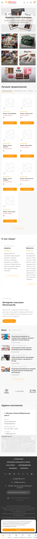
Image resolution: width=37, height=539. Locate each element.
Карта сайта (19, 500)
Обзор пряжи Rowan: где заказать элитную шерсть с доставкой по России (22, 359)
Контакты (24, 468)
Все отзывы (35, 238)
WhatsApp (32, 474)
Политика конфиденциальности (20, 498)
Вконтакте (5, 474)
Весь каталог (35, 86)
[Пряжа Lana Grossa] (9, 58)
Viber (27, 474)
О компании (18, 459)
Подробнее (10, 123)
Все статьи (35, 330)
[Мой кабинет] (31, 3)
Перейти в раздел (35, 405)
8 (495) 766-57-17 (19, 479)
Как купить (10, 465)
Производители (24, 465)
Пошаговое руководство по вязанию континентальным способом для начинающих (23, 370)
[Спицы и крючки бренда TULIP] (18, 74)
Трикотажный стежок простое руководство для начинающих (21, 348)
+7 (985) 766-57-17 (10, 434)
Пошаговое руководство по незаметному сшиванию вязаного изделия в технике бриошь (22, 338)
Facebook (10, 474)
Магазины (13, 468)
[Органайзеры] (27, 41)
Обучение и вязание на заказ (18, 462)
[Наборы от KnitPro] (27, 58)
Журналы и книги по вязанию (18, 17)
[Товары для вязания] (9, 41)
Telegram (18, 474)
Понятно (18, 530)
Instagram (14, 474)
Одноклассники (23, 474)
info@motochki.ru (20, 482)
